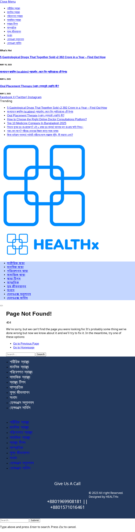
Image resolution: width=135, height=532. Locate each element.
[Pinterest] (24, 500)
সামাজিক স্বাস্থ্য (14, 19)
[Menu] (1, 305)
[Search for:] (21, 354)
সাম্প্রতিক (11, 27)
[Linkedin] (40, 490)
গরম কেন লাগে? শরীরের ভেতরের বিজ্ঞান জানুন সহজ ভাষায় (32, 130)
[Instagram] (19, 490)
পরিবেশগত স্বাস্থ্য (15, 16)
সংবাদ (9, 35)
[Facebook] (9, 490)
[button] (67, 415)
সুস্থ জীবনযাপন (14, 31)
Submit (35, 520)
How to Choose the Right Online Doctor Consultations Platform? (47, 119)
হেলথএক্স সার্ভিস (14, 43)
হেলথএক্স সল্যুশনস (15, 39)
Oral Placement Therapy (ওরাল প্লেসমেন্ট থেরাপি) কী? (29, 86)
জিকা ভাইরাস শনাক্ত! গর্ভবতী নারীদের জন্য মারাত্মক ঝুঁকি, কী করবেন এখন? (40, 134)
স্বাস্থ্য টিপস (12, 23)
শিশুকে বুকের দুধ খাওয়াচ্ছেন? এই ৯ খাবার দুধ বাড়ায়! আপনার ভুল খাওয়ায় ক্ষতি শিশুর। (45, 127)
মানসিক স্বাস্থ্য (13, 12)
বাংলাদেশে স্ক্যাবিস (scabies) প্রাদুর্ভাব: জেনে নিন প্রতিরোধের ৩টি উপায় (33, 71)
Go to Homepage (23, 347)
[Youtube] (30, 490)
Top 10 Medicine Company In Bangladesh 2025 (36, 123)
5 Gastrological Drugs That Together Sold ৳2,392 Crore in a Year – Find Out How (52, 57)
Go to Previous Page (26, 343)
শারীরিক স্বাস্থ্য (13, 8)
